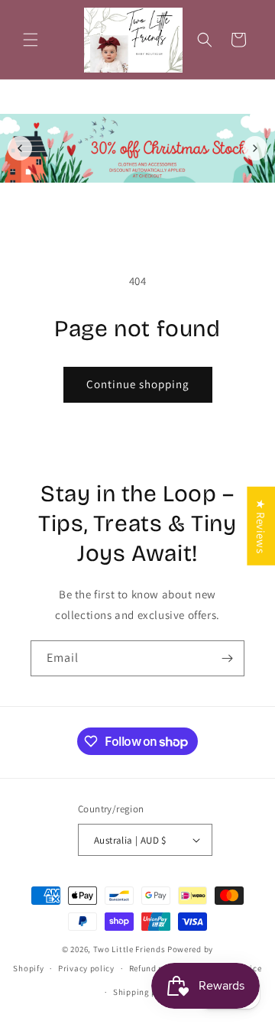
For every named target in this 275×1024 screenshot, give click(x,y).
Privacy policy (86, 968)
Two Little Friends (129, 949)
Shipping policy (144, 992)
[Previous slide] (20, 148)
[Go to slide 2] (145, 197)
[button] (30, 40)
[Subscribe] (227, 658)
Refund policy (156, 968)
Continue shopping (137, 384)
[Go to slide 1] (129, 197)
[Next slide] (255, 148)
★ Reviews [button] (261, 526)
